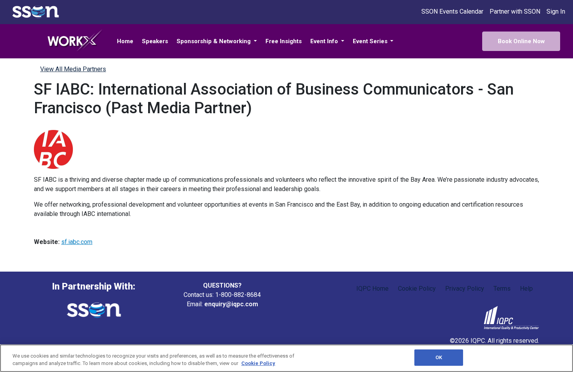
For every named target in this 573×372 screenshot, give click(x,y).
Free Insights (283, 41)
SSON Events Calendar (452, 11)
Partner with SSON (515, 11)
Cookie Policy (417, 288)
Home (125, 41)
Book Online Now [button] (521, 41)
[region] (286, 358)
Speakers (155, 41)
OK (438, 357)
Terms (502, 288)
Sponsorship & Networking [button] (214, 41)
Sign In (555, 11)
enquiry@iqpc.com (231, 304)
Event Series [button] (371, 41)
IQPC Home (372, 288)
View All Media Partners (73, 69)
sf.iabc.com (76, 242)
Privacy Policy (464, 288)
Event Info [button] (325, 41)
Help (526, 288)
